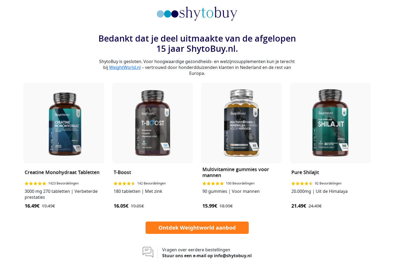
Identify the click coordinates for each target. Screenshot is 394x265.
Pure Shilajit (305, 172)
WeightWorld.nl (125, 67)
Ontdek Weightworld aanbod (197, 227)
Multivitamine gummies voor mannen (235, 172)
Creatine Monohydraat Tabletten (62, 172)
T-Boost (122, 172)
